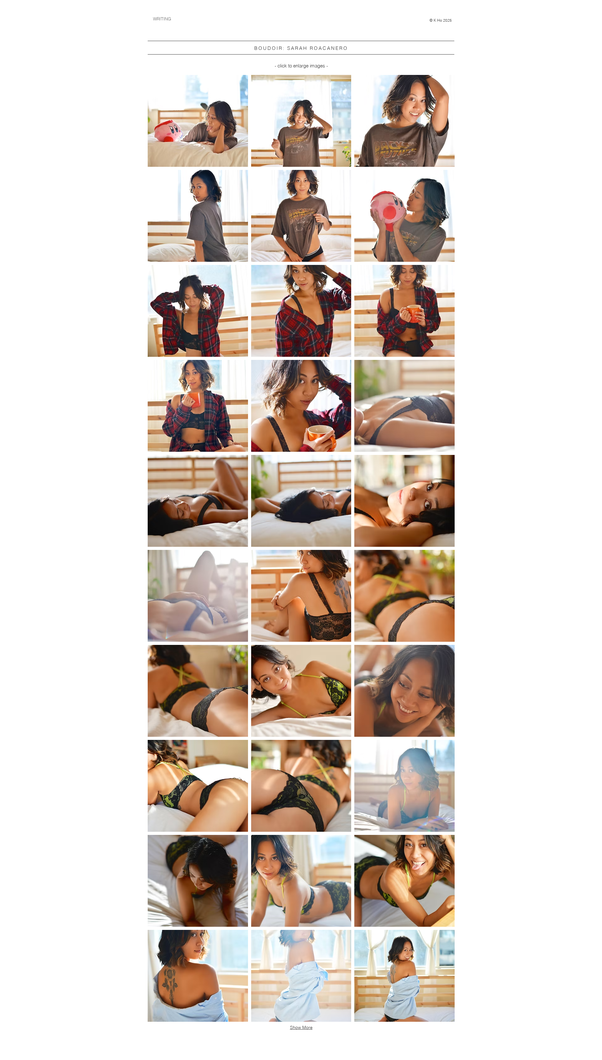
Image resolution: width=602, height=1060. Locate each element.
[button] (198, 121)
